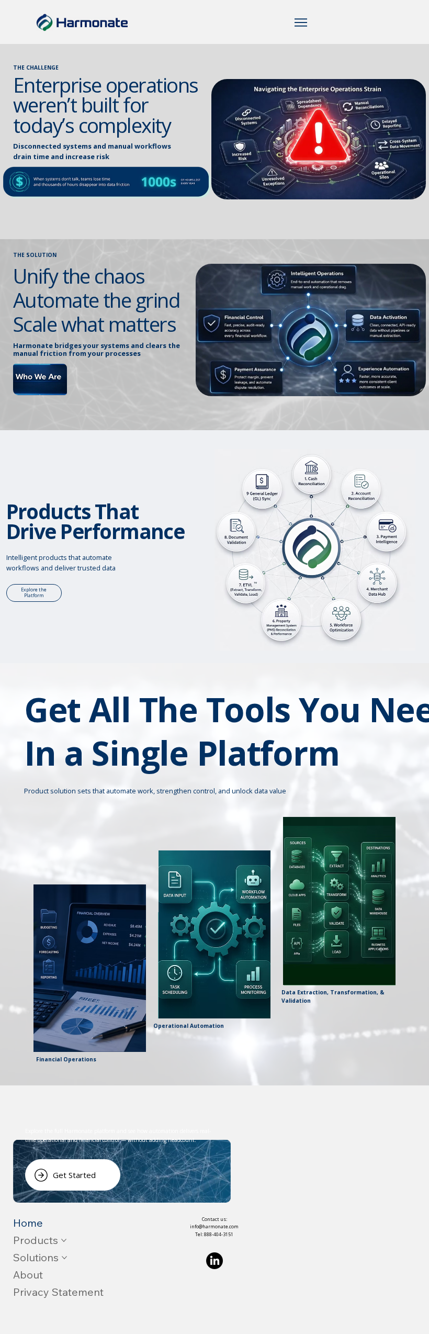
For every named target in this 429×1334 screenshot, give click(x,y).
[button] (40, 374)
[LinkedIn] (214, 1260)
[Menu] (301, 22)
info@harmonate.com (214, 1226)
